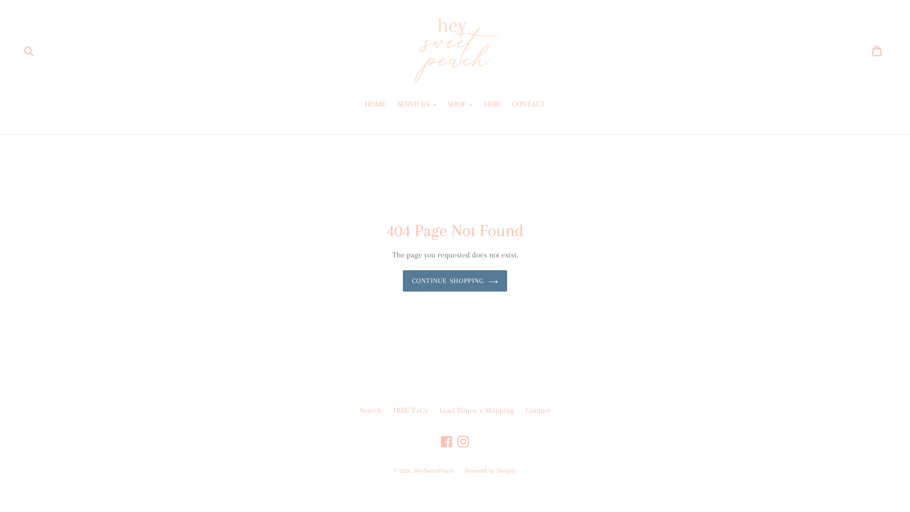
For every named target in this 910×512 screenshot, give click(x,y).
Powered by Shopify (491, 470)
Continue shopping (448, 280)
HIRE (492, 104)
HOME (375, 104)
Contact (538, 410)
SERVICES (414, 104)
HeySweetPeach (434, 470)
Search (371, 410)
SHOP (458, 104)
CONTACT (528, 104)
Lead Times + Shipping (476, 410)
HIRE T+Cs (410, 410)
